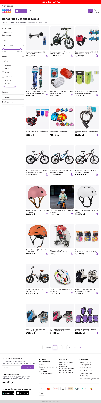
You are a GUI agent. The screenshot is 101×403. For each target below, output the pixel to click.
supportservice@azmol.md (89, 379)
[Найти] (90, 11)
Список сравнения (46, 373)
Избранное (43, 371)
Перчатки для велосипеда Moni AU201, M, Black (85, 290)
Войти (41, 365)
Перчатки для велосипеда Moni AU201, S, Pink (60, 330)
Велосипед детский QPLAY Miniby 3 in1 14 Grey (60, 53)
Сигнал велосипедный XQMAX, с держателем (37, 53)
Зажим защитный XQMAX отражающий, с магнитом (86, 92)
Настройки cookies (66, 372)
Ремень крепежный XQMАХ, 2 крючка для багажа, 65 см (37, 92)
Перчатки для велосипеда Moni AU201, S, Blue (35, 330)
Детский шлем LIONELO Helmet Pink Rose (37, 211)
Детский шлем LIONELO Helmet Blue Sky (62, 211)
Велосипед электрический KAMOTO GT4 (35, 290)
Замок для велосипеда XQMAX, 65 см (86, 132)
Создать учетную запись (48, 367)
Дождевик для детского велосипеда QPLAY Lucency (61, 250)
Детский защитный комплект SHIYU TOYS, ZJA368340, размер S (86, 250)
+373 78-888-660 (86, 371)
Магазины (63, 366)
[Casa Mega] (6, 11)
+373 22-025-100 (85, 368)
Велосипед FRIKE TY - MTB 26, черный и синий (61, 171)
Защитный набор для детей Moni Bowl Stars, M (85, 330)
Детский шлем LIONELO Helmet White (86, 211)
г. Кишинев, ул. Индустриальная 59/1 (87, 364)
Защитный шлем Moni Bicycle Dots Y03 (61, 290)
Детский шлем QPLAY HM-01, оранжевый (36, 250)
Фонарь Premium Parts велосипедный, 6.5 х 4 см (61, 92)
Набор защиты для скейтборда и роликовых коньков (37, 132)
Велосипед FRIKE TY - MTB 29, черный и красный (86, 171)
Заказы (41, 369)
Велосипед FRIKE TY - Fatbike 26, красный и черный (36, 171)
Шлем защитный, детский (59, 131)
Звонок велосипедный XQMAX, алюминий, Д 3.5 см (86, 53)
